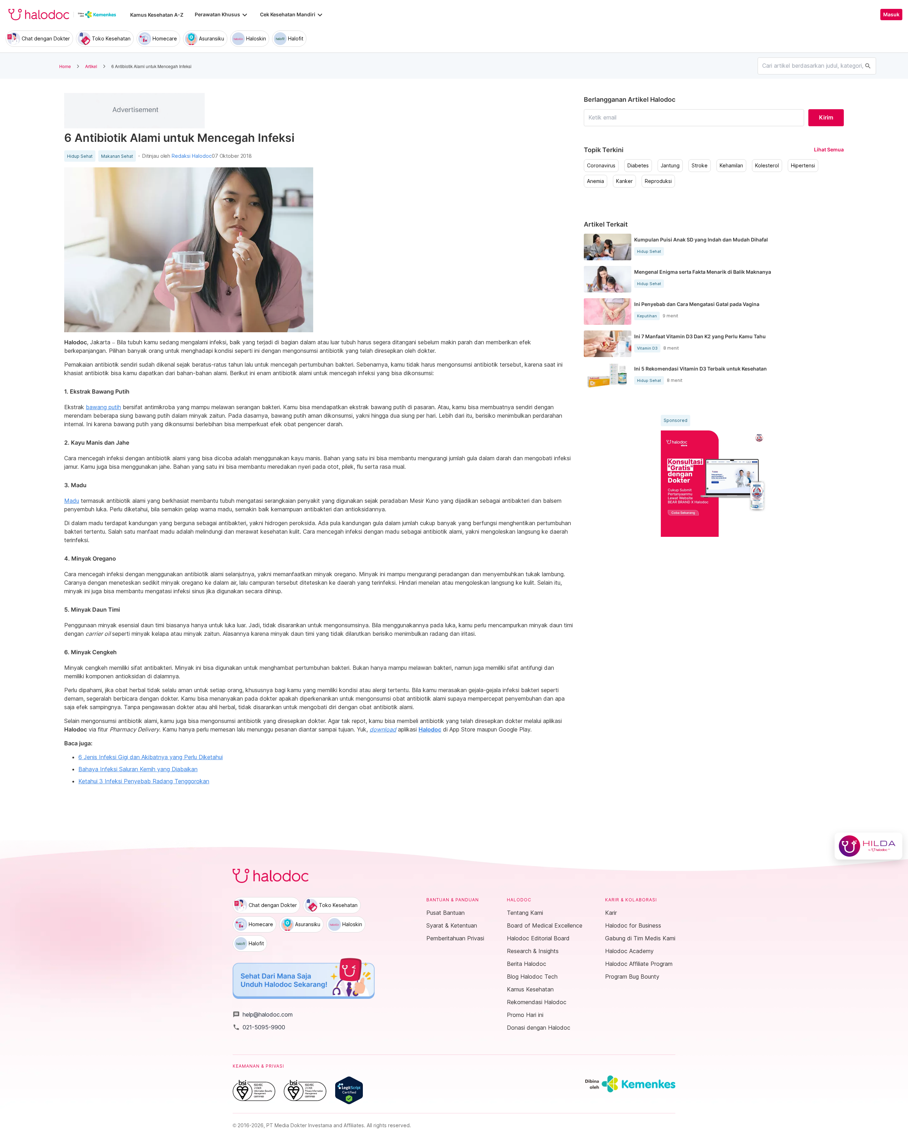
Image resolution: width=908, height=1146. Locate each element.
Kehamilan (731, 165)
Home (65, 66)
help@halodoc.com (263, 1014)
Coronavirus (601, 165)
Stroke (700, 165)
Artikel (91, 66)
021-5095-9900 (259, 1027)
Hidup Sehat (80, 156)
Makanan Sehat (117, 156)
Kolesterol (767, 165)
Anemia (595, 181)
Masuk (891, 14)
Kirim (826, 117)
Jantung (670, 165)
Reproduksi (658, 181)
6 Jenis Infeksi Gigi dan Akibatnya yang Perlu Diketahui (150, 757)
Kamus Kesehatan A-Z (156, 15)
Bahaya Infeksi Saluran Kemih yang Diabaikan (138, 769)
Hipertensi (803, 165)
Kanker (624, 181)
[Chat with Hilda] (868, 846)
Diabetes (638, 165)
